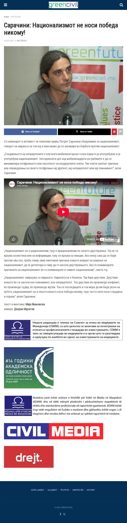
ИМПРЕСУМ (78, 490)
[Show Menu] (5, 5)
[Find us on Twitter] (64, 514)
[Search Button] (121, 5)
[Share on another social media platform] (120, 131)
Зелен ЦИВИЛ (37, 490)
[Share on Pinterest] (114, 131)
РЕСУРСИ (65, 490)
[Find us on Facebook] (60, 514)
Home (6, 17)
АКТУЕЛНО (16, 17)
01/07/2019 (9, 40)
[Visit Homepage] (63, 5)
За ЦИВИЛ (52, 490)
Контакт (91, 490)
